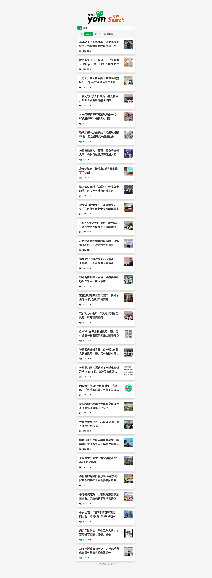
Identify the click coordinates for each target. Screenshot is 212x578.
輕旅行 (97, 34)
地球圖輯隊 (108, 34)
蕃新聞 (88, 34)
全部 (81, 34)
